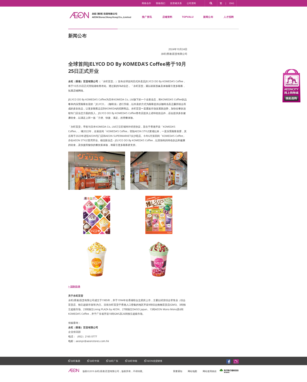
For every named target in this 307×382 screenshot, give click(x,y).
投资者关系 (176, 3)
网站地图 (192, 371)
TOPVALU (188, 16)
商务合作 (146, 3)
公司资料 (191, 3)
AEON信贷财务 (154, 360)
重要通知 (177, 371)
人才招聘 (229, 16)
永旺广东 (113, 360)
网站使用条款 (210, 371)
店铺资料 (167, 16)
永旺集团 (75, 360)
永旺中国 (94, 360)
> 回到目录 (74, 286)
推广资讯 (147, 16)
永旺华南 (132, 360)
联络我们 (160, 3)
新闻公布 (208, 16)
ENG (231, 3)
